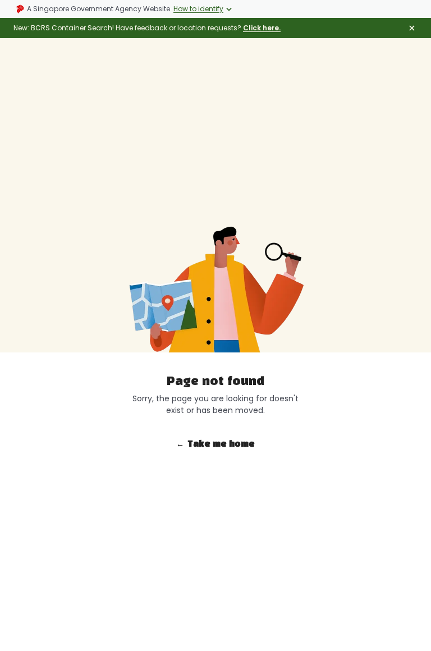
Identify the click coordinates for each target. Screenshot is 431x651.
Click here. (262, 28)
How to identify (198, 8)
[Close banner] (412, 28)
